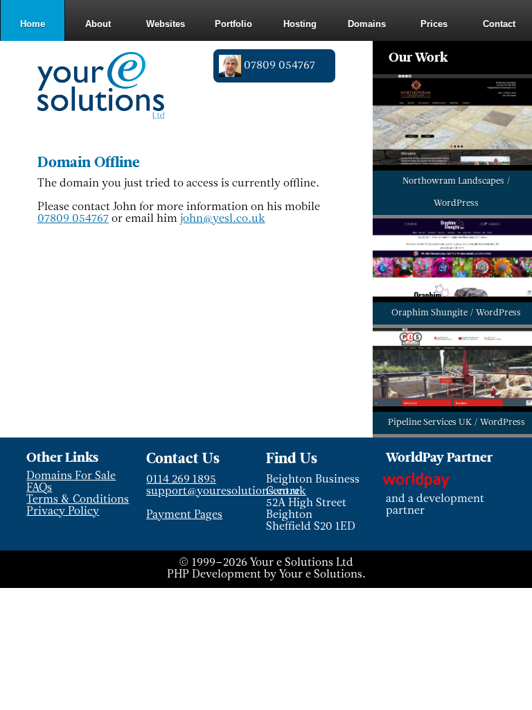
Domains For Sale (71, 476)
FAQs (39, 488)
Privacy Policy (62, 511)
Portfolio (233, 24)
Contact (499, 24)
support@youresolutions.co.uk (226, 491)
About (98, 24)
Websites (165, 24)
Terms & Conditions (77, 499)
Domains (367, 24)
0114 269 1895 (181, 479)
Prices (433, 24)
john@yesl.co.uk (222, 219)
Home (32, 24)
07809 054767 (73, 219)
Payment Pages (184, 515)
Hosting (300, 24)
